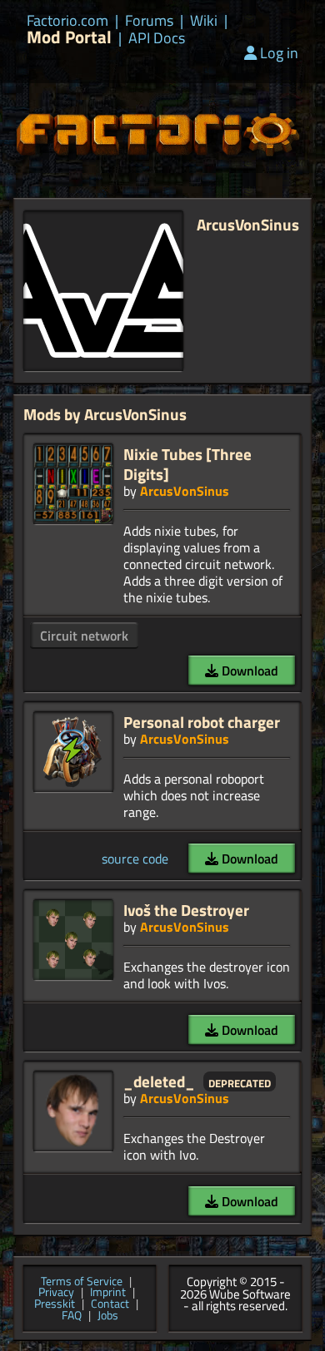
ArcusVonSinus (184, 491)
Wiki (204, 20)
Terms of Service (81, 1282)
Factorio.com (67, 20)
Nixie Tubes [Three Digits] (187, 464)
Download (248, 670)
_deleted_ (159, 1081)
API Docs (156, 38)
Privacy (56, 1293)
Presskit (54, 1304)
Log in (279, 53)
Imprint (108, 1293)
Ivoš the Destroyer (186, 910)
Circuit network (84, 636)
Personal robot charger (201, 722)
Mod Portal (69, 37)
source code (135, 858)
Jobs (108, 1316)
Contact (110, 1304)
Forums (149, 20)
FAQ (72, 1316)
